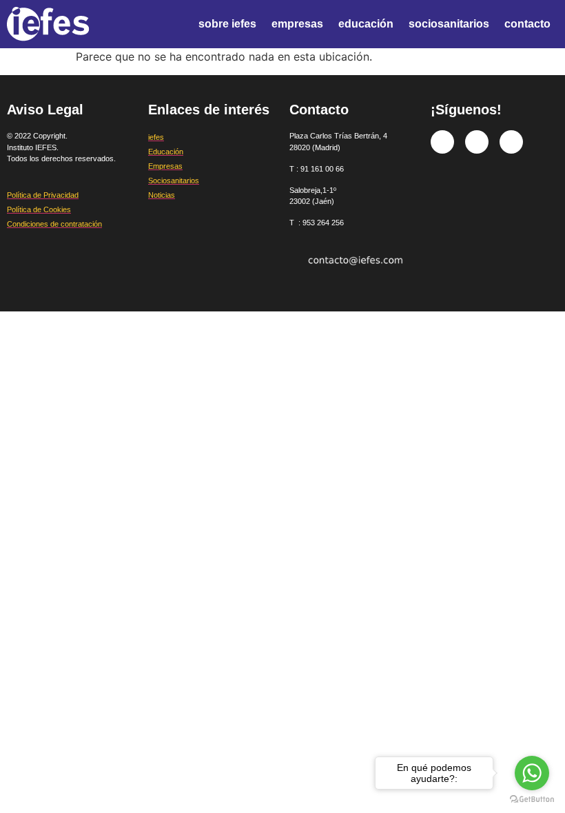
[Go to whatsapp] (532, 773)
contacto (527, 24)
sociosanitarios (449, 24)
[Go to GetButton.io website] (532, 799)
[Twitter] (477, 142)
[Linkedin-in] (511, 142)
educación (365, 24)
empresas (297, 24)
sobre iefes (227, 24)
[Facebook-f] (442, 142)
